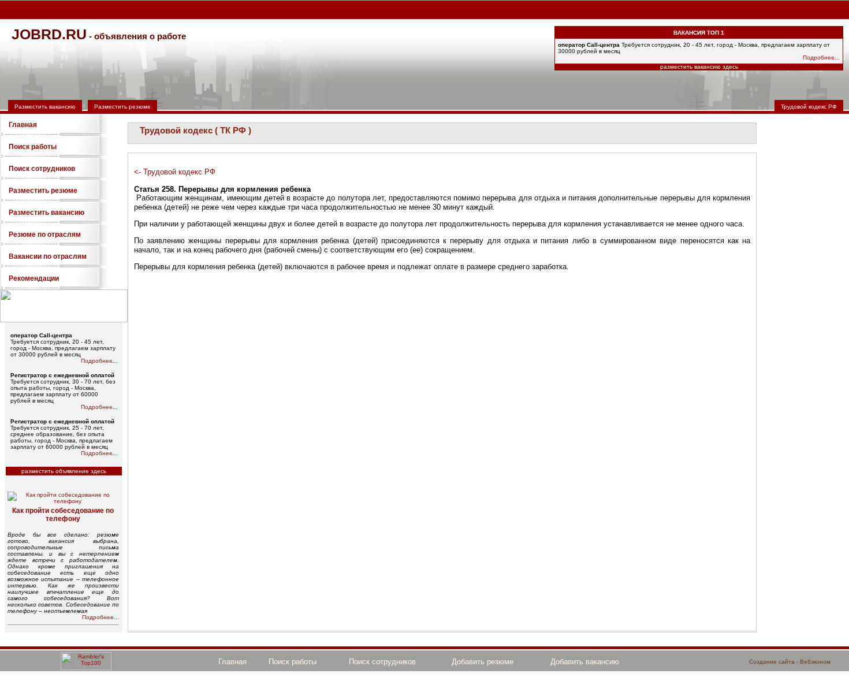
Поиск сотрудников (42, 169)
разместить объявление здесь (63, 471)
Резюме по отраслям (45, 234)
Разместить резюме (122, 106)
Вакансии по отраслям (48, 256)
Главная (23, 125)
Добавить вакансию (584, 661)
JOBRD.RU (49, 34)
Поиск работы (33, 147)
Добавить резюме (482, 661)
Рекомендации (34, 278)
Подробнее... (821, 57)
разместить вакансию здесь (699, 67)
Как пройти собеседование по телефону (63, 515)
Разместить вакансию (45, 106)
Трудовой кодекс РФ (809, 106)
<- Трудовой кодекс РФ (174, 172)
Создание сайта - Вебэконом (790, 662)
